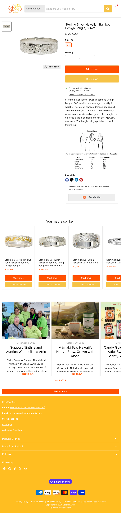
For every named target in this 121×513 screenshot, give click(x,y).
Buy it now (92, 79)
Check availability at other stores (82, 95)
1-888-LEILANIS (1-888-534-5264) (27, 407)
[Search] (108, 8)
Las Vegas (7, 424)
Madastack (66, 508)
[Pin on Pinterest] (81, 180)
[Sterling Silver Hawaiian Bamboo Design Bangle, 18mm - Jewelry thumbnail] (6, 26)
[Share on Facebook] (67, 180)
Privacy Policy (22, 501)
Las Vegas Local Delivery (94, 501)
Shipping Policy (54, 501)
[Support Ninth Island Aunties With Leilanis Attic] (26, 320)
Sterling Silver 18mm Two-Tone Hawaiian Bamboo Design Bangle (18, 262)
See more (59, 380)
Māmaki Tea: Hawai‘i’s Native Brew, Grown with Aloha (75, 351)
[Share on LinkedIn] (76, 180)
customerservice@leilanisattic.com (25, 413)
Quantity (69, 53)
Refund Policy (37, 501)
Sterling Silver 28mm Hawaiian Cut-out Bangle (85, 261)
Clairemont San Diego (12, 430)
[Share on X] (71, 180)
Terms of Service (72, 501)
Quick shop (18, 278)
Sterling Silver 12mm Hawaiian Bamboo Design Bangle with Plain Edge (52, 262)
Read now (27, 373)
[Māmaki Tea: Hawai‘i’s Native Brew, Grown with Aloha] (75, 320)
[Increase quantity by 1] (91, 59)
